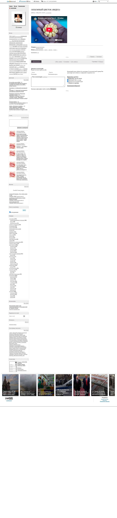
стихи (11, 69)
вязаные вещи (12, 324)
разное (11, 236)
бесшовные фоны (13, 37)
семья (10, 240)
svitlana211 (24, 340)
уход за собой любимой (15, 253)
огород (11, 58)
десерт (10, 46)
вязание (21, 41)
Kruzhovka (11, 335)
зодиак (11, 230)
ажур (19, 36)
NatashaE (24, 336)
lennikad (20, 340)
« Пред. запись (58, 61)
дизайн (15, 46)
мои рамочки (14, 55)
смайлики (45, 76)
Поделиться (99, 56)
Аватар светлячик (18, 18)
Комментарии (21, 6)
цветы (18, 72)
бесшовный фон (13, 39)
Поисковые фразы (21, 370)
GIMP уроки (12, 233)
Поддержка (93, 1)
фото (25, 70)
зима (10, 49)
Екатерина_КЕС (13, 343)
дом (19, 46)
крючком (12, 294)
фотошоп (12, 72)
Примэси (11, 349)
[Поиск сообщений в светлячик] (24, 210)
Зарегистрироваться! (14, 309)
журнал (25, 46)
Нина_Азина (12, 348)
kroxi (10, 340)
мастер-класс (21, 53)
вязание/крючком (40, 47)
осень (19, 58)
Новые (101, 61)
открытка (24, 58)
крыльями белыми (14, 201)
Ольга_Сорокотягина (21, 348)
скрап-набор (13, 264)
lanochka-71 (15, 340)
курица (22, 51)
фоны (21, 70)
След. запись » (74, 61)
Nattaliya (11, 337)
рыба (11, 65)
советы (21, 67)
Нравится (92, 56)
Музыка (11, 237)
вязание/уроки (39, 48)
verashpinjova (16, 341)
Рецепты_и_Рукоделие (19, 349)
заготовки (12, 48)
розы (21, 63)
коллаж (17, 51)
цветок (50, 49)
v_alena (11, 341)
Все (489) (26, 80)
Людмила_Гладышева (14, 346)
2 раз (38, 52)
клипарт (23, 49)
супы (11, 287)
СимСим (20, 350)
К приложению (24, 117)
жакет (21, 46)
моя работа (22, 55)
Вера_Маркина (24, 341)
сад (14, 65)
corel (13, 36)
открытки (12, 249)
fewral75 (11, 338)
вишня (10, 41)
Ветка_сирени (12, 342)
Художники (12, 226)
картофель (18, 49)
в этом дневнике (14, 212)
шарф (25, 72)
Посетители (20, 369)
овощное (12, 288)
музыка (17, 56)
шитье (15, 74)
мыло (11, 272)
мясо (11, 284)
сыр (20, 69)
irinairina (18, 338)
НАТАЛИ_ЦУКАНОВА (14, 347)
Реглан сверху (13, 101)
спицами (12, 293)
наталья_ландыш (23, 354)
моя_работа (12, 56)
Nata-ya (20, 336)
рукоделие (25, 63)
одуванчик (16, 58)
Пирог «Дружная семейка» (16, 106)
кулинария (11, 275)
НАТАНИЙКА (23, 347)
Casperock (24, 332)
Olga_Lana (16, 337)
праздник (11, 61)
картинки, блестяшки (14, 274)
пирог (22, 60)
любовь (11, 53)
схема (16, 69)
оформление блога (14, 60)
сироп (18, 67)
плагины (12, 259)
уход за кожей (13, 70)
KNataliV (21, 334)
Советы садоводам (14, 224)
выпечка (15, 41)
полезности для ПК (14, 229)
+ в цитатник (48, 12)
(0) (21, 82)
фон (18, 70)
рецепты (17, 63)
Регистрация (23, 1)
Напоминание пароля (52, 74)
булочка (19, 39)
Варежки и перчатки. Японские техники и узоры (17, 94)
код (13, 51)
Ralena (21, 337)
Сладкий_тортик (13, 352)
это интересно (12, 268)
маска (15, 53)
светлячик (10, 8)
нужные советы (13, 243)
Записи (11, 6)
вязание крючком (15, 43)
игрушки (12, 271)
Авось (44, 1)
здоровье (23, 48)
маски (11, 255)
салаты (12, 278)
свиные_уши (22, 65)
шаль (21, 72)
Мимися (22, 346)
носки (11, 297)
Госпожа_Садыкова (21, 342)
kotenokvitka (24, 338)
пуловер (17, 61)
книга (10, 51)
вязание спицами (16, 45)
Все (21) (26, 186)
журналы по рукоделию (15, 242)
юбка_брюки (20, 74)
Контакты (105, 400)
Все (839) (26, 303)
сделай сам (13, 67)
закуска (17, 48)
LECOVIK (17, 335)
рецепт (12, 63)
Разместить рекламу (104, 401)
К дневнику (66, 61)
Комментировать (36, 61)
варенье (12, 290)
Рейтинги (37, 1)
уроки (25, 69)
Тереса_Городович (14, 353)
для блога (11, 218)
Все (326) (26, 330)
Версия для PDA (104, 399)
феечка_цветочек (13, 355)
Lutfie (24, 335)
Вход (29, 1)
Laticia (20, 335)
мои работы (12, 245)
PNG (10, 36)
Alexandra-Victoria (17, 332)
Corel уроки (12, 227)
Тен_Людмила (21, 352)
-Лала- (11, 332)
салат (18, 65)
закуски (12, 280)
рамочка (23, 61)
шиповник (11, 74)
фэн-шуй (11, 234)
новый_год (22, 56)
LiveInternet (11, 1)
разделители (13, 223)
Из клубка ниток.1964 (14, 82)
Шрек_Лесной (22, 353)
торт (22, 69)
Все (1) (26, 322)
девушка (25, 44)
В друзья (19, 27)
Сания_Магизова (13, 350)
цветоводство (12, 239)
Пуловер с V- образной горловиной (18, 88)
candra (24, 337)
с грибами (12, 282)
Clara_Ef (11, 334)
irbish (15, 338)
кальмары (14, 49)
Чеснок (16, 36)
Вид (95, 1)
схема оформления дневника (17, 220)
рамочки (12, 252)
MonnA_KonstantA (13, 336)
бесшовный (19, 37)
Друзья (15, 6)
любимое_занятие (13, 354)
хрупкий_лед (21, 355)
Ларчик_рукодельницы (14, 344)
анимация (23, 36)
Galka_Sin (16, 334)
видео (23, 39)
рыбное (12, 285)
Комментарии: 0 (20, 196)
